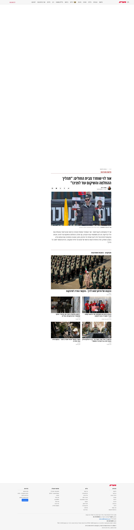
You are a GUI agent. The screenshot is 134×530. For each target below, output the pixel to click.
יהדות (115, 505)
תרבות (79, 2)
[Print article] (52, 188)
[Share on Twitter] (60, 188)
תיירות (48, 2)
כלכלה (89, 2)
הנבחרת (95, 2)
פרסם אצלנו (85, 493)
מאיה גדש (103, 187)
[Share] (68, 188)
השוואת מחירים (56, 505)
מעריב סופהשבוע (84, 499)
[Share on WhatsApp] (56, 188)
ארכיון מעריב (85, 505)
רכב (53, 2)
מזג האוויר (114, 507)
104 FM (57, 501)
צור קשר (86, 491)
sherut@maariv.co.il (104, 519)
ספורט (84, 2)
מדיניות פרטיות (25, 495)
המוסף (86, 501)
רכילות (71, 2)
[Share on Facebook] (64, 188)
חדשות (101, 2)
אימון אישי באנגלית (55, 491)
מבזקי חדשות (103, 169)
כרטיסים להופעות (112, 509)
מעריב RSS (85, 497)
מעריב (110, 169)
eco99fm (57, 499)
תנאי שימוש (25, 491)
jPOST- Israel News (54, 493)
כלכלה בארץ (113, 495)
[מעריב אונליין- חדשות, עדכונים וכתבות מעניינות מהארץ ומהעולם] (122, 2)
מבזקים (114, 493)
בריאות (66, 2)
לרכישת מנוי (12, 2)
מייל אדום (86, 495)
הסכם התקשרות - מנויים (23, 493)
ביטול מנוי (85, 509)
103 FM (57, 497)
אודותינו (86, 507)
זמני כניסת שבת (41, 2)
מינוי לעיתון (85, 503)
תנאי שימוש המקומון (24, 497)
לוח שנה (33, 2)
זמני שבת (57, 503)
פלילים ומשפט (59, 2)
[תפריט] (128, 2)
